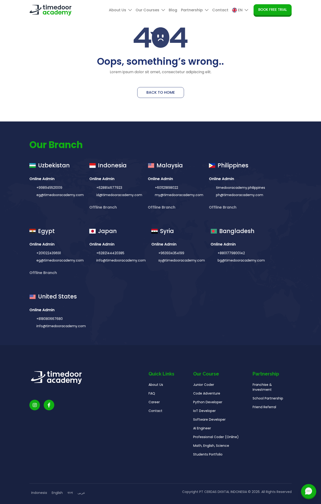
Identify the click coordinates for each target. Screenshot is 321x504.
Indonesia (39, 492)
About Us (118, 10)
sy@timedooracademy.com (181, 260)
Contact (220, 10)
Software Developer (209, 419)
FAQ (152, 393)
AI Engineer (202, 428)
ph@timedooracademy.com (239, 195)
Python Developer (207, 402)
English (57, 492)
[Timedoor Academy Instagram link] (34, 405)
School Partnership (268, 398)
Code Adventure (206, 393)
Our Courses (148, 10)
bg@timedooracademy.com (241, 260)
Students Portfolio (208, 454)
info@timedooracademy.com (121, 260)
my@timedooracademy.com (179, 195)
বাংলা (70, 492)
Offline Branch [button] (103, 207)
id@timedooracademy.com (119, 195)
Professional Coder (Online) (216, 437)
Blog (173, 10)
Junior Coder (203, 384)
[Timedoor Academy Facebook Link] (49, 405)
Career (154, 402)
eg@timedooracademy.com (60, 195)
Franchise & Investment (262, 387)
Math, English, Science (211, 445)
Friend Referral (264, 407)
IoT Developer (204, 410)
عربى (81, 492)
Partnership (192, 10)
